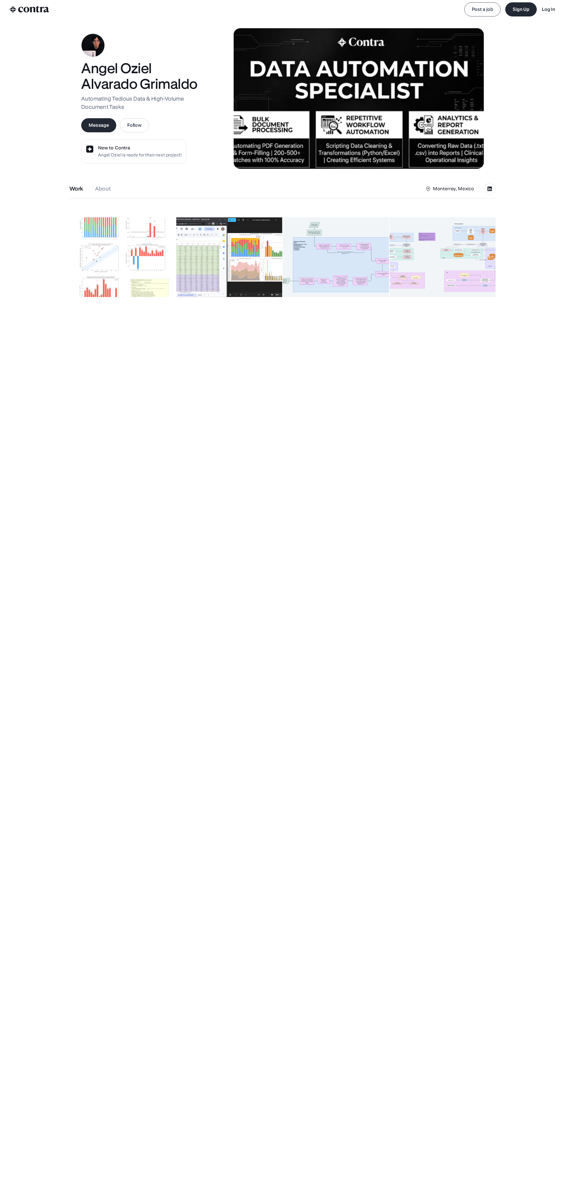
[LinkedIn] (490, 189)
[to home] (29, 9)
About (103, 189)
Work (76, 189)
